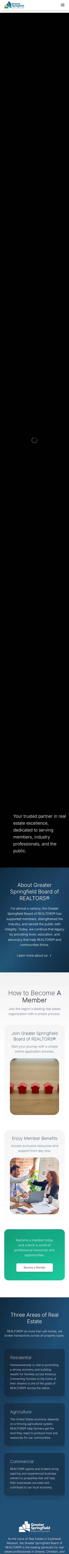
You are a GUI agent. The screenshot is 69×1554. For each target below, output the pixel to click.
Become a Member (34, 1267)
